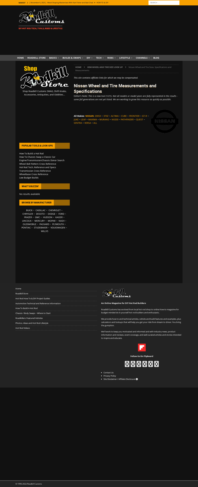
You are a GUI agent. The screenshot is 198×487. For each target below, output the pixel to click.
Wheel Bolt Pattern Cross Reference (37, 163)
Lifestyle (124, 57)
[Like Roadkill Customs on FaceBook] (127, 365)
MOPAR (52, 220)
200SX (98, 115)
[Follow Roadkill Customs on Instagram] (133, 365)
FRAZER (28, 217)
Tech (99, 57)
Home (20, 57)
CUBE (124, 115)
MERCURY (39, 220)
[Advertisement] (126, 30)
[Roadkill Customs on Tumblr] (144, 365)
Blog (156, 57)
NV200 (115, 119)
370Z (105, 115)
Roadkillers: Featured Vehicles (29, 318)
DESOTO (40, 213)
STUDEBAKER (40, 227)
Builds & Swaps (71, 57)
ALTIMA (115, 115)
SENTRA (78, 122)
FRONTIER (134, 115)
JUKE (76, 119)
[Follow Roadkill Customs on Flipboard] (142, 349)
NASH (62, 220)
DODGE (51, 213)
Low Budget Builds (29, 177)
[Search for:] (163, 2)
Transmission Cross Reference (35, 170)
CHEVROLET (55, 210)
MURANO (104, 119)
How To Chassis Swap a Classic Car (37, 156)
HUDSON (47, 217)
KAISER (59, 217)
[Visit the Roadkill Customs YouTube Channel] (156, 365)
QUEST (139, 119)
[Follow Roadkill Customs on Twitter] (150, 365)
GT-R (144, 115)
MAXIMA (92, 119)
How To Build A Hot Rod (26, 308)
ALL (95, 122)
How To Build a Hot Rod (31, 153)
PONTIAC (26, 227)
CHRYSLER (27, 213)
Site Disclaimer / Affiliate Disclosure (119, 379)
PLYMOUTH (58, 224)
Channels (142, 57)
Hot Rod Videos (22, 328)
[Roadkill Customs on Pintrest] (139, 365)
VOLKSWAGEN (58, 227)
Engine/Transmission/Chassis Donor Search (42, 160)
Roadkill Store (36, 57)
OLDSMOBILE (29, 224)
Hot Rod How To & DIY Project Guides (32, 298)
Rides (110, 57)
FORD (61, 213)
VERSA (87, 122)
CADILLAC (40, 210)
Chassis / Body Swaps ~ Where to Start (33, 313)
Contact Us (108, 372)
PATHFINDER (127, 119)
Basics (53, 57)
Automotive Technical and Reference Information (38, 303)
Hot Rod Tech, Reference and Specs (37, 167)
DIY (88, 57)
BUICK (29, 210)
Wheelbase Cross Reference (33, 174)
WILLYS (44, 231)
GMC (37, 217)
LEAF (83, 119)
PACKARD (44, 224)
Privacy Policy (109, 375)
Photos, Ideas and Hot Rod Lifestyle (31, 323)
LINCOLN (26, 220)
